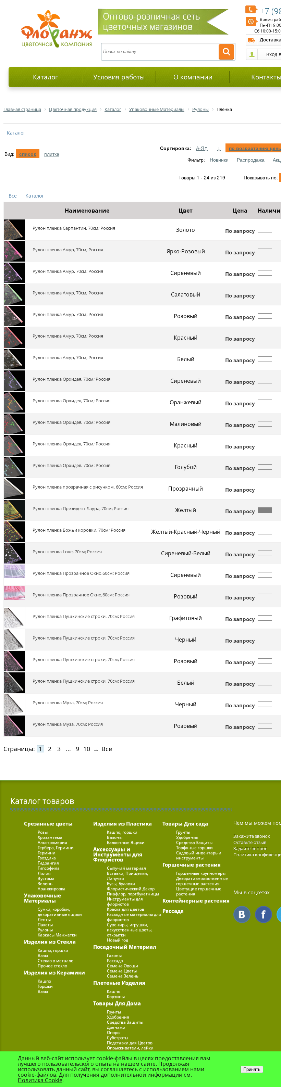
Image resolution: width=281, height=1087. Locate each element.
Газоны (114, 955)
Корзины (116, 996)
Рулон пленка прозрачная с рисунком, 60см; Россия (88, 487)
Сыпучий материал (126, 868)
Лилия (44, 873)
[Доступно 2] (265, 510)
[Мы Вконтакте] (242, 914)
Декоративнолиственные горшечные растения (202, 881)
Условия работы (119, 77)
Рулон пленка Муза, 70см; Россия (68, 702)
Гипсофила (49, 868)
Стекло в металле (55, 960)
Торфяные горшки (194, 847)
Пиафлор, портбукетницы (133, 893)
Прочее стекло (52, 965)
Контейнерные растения (196, 900)
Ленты (44, 919)
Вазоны (114, 837)
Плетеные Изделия (119, 982)
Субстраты (117, 1037)
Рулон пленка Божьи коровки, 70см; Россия (79, 530)
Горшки (45, 986)
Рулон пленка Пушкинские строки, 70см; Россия (84, 616)
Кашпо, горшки (53, 950)
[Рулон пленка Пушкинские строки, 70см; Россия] (14, 618)
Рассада (115, 960)
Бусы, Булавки (121, 883)
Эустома (46, 878)
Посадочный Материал (124, 946)
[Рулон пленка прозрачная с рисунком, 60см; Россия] (14, 488)
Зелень (45, 883)
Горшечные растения (191, 864)
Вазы (43, 955)
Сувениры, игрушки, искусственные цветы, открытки (129, 929)
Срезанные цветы (48, 823)
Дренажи (116, 1027)
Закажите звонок (251, 836)
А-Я (202, 147)
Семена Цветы (122, 970)
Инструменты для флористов (125, 901)
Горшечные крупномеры (200, 873)
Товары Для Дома (117, 1003)
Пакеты (45, 924)
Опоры (113, 1032)
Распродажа (251, 159)
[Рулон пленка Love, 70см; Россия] (14, 553)
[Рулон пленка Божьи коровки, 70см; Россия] (14, 531)
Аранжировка (51, 888)
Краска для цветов (125, 909)
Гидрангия (48, 862)
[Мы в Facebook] (263, 914)
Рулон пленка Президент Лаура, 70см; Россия (81, 508)
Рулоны (45, 929)
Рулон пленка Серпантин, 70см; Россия (74, 228)
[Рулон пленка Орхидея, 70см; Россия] (14, 380)
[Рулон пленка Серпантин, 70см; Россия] (14, 229)
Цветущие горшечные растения (198, 891)
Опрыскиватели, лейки (130, 1047)
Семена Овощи (122, 965)
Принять (251, 1069)
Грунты (114, 1011)
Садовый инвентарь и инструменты (198, 855)
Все (13, 195)
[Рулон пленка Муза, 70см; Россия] (14, 704)
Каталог (45, 77)
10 (86, 749)
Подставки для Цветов (129, 1042)
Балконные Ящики (126, 842)
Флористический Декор (131, 888)
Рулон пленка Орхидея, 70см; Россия (71, 379)
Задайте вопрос (250, 848)
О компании (192, 77)
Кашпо (44, 981)
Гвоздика (47, 857)
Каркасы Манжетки (57, 934)
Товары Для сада (185, 823)
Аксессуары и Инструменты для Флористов (117, 854)
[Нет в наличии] (265, 229)
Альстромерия (52, 842)
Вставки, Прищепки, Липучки (127, 876)
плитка (51, 153)
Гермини (47, 852)
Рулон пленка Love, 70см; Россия (67, 551)
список (27, 153)
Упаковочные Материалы (42, 898)
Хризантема (50, 837)
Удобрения (118, 1017)
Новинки (219, 159)
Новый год (117, 940)
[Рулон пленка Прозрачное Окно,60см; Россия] (14, 575)
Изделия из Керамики (54, 972)
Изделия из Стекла (50, 941)
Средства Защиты (125, 1022)
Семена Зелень (122, 975)
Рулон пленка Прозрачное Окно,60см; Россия (81, 573)
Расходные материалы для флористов (134, 917)
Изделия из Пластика (122, 823)
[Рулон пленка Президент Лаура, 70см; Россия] (14, 510)
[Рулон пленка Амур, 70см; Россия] (14, 251)
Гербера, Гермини (56, 847)
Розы (43, 832)
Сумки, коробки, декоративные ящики (60, 912)
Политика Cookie (40, 1080)
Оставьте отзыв (249, 842)
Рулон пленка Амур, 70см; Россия (68, 250)
